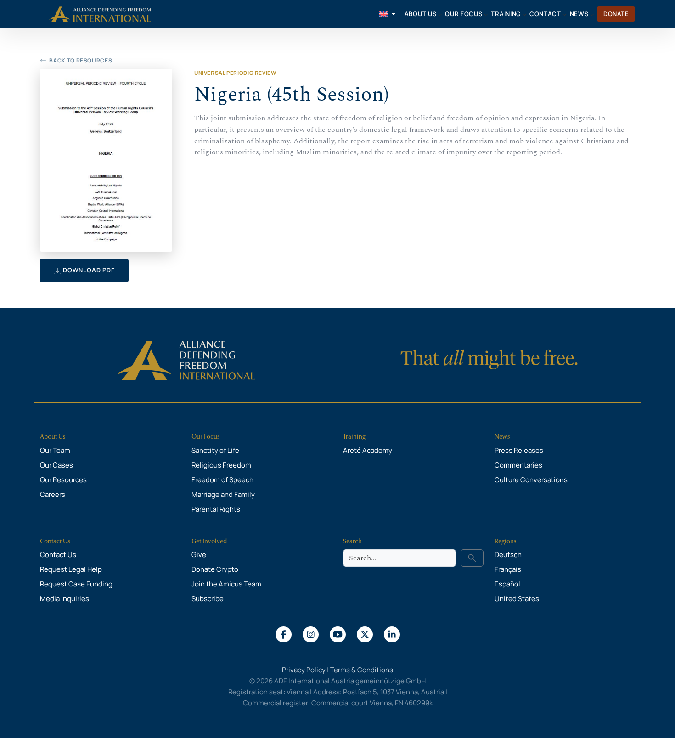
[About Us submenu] (440, 14)
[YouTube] (338, 633)
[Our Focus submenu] (486, 14)
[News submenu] (592, 14)
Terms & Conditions (361, 670)
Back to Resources (80, 60)
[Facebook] (284, 633)
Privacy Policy (304, 670)
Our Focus (205, 436)
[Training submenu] (524, 14)
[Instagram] (311, 633)
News (502, 436)
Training (354, 436)
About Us (53, 436)
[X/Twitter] (365, 633)
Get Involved (209, 541)
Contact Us (55, 541)
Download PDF (88, 270)
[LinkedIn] (392, 633)
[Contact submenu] (564, 14)
